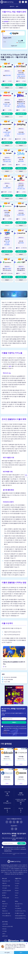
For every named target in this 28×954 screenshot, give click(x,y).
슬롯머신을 (4, 936)
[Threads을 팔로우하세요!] (21, 822)
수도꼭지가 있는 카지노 (20, 911)
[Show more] (7, 66)
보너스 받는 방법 (6, 913)
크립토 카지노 (18, 878)
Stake (16, 895)
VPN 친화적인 (18, 908)
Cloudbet (17, 883)
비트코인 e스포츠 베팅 (7, 926)
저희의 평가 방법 (6, 885)
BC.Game (17, 881)
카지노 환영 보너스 (6, 915)
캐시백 (3, 908)
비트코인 (7, 756)
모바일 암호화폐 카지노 (20, 918)
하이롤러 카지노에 (19, 913)
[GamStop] (22, 941)
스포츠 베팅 (5, 924)
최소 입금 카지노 (19, 903)
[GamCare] (13, 941)
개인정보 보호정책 (6, 890)
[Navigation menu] (25, 1)
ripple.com (14, 46)
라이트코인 (7, 777)
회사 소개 (4, 878)
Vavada (16, 885)
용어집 (3, 895)
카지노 (16, 901)
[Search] (22, 1)
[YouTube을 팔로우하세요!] (17, 822)
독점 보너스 (5, 911)
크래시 (3, 933)
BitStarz (17, 888)
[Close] (26, 943)
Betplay (17, 890)
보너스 (3, 901)
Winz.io (16, 897)
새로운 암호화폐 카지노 (20, 915)
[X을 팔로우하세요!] (14, 822)
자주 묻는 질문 (5, 897)
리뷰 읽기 (8, 88)
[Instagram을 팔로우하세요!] (10, 822)
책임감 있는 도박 (6, 881)
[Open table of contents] (26, 475)
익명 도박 (17, 906)
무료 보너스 (5, 903)
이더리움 (21, 756)
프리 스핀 (4, 906)
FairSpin (17, 893)
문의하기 (4, 893)
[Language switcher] (19, 1)
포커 (10, 366)
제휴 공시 (4, 883)
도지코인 (21, 777)
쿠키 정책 (4, 888)
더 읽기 (7, 764)
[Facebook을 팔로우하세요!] (7, 822)
